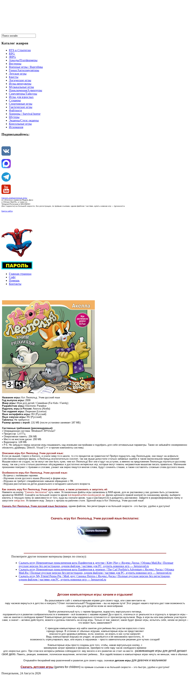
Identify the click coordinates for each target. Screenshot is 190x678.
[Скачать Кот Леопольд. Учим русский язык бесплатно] (95, 542)
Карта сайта (7, 211)
